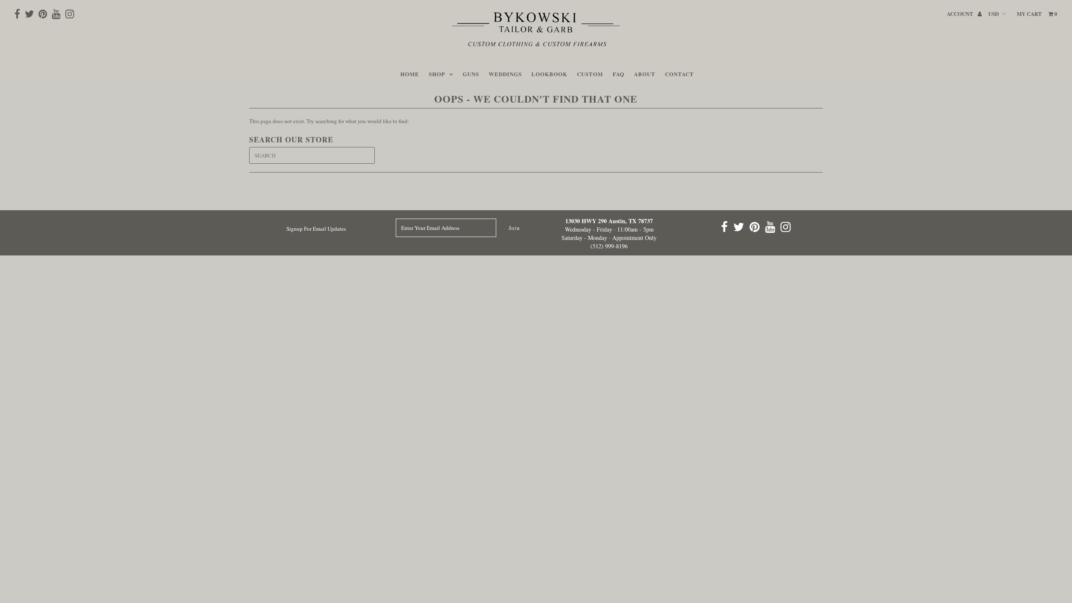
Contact (679, 74)
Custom (590, 74)
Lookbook (549, 74)
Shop (437, 74)
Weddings (505, 74)
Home (409, 74)
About (644, 74)
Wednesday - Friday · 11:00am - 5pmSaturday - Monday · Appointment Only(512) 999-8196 (609, 233)
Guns (471, 74)
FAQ (618, 74)
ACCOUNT (960, 14)
